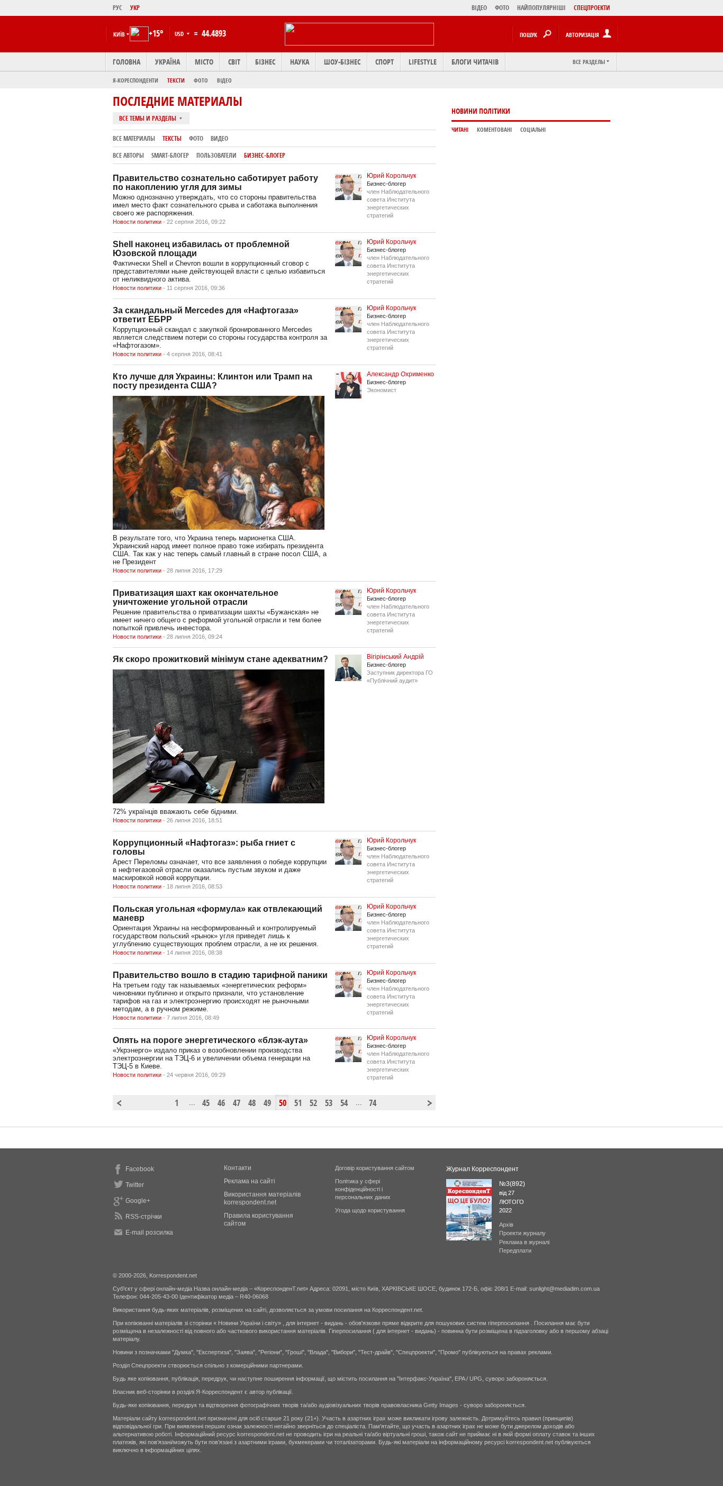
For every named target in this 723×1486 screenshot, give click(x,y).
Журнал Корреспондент (482, 1169)
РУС (117, 7)
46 (221, 1103)
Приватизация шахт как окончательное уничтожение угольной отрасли (195, 597)
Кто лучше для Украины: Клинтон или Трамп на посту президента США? (212, 381)
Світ (234, 62)
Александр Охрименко (400, 374)
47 (236, 1103)
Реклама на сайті (249, 1181)
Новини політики (480, 111)
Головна (126, 62)
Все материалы (134, 138)
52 (313, 1103)
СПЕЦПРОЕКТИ (592, 7)
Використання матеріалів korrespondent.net (262, 1198)
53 (328, 1103)
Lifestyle (423, 62)
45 (206, 1103)
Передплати (515, 1250)
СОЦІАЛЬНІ (533, 129)
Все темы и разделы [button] (148, 118)
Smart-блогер (170, 155)
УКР (135, 7)
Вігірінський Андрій (395, 656)
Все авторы (128, 155)
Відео (224, 80)
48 (252, 1103)
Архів (506, 1224)
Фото (201, 80)
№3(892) (512, 1184)
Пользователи (216, 155)
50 (282, 1103)
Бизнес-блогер (264, 155)
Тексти (176, 80)
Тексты (172, 138)
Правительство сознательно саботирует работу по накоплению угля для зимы (215, 183)
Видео (219, 138)
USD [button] (180, 34)
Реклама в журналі (524, 1242)
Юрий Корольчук (391, 175)
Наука (299, 62)
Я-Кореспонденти (135, 80)
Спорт (384, 62)
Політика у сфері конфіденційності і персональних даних (363, 1189)
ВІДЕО (479, 7)
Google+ (137, 1200)
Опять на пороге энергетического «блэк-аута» (210, 1040)
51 (298, 1103)
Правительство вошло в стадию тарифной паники (220, 975)
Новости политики (138, 222)
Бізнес (265, 62)
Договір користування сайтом (374, 1168)
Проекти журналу (522, 1233)
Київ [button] (119, 34)
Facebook (139, 1169)
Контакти (237, 1168)
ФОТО (502, 7)
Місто (204, 62)
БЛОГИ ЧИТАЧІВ (475, 62)
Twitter (134, 1185)
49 (267, 1103)
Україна (167, 62)
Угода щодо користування (370, 1210)
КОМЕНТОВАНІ (494, 129)
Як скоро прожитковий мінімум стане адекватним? (220, 659)
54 (344, 1103)
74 (372, 1103)
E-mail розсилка (149, 1232)
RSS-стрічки (143, 1216)
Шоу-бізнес (342, 62)
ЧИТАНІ (459, 129)
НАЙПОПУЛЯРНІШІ (541, 7)
